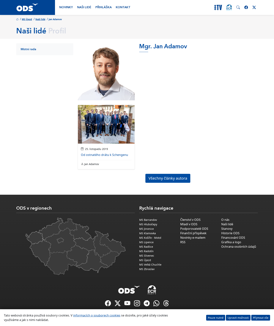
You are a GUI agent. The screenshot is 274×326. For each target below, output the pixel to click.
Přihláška (103, 7)
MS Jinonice (146, 229)
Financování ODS (233, 238)
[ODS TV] (127, 304)
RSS (182, 242)
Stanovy (226, 229)
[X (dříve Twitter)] (118, 304)
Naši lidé (84, 7)
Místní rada (28, 49)
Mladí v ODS (188, 224)
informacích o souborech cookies (96, 315)
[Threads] (166, 304)
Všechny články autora (168, 178)
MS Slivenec (146, 255)
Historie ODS (230, 233)
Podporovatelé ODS (194, 229)
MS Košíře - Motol (150, 237)
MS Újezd (27, 19)
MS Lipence (146, 242)
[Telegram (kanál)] (147, 304)
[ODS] (129, 288)
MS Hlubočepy (148, 224)
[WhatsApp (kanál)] (156, 304)
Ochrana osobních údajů (238, 246)
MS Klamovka (147, 233)
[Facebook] (108, 304)
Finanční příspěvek (193, 233)
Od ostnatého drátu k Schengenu (104, 155)
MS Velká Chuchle (150, 264)
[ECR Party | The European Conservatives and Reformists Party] (229, 7)
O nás (225, 220)
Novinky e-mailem (192, 238)
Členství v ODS (190, 220)
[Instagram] (137, 304)
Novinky (66, 7)
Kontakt (123, 7)
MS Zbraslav (147, 269)
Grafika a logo (231, 242)
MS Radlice (146, 246)
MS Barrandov (148, 220)
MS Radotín (146, 251)
